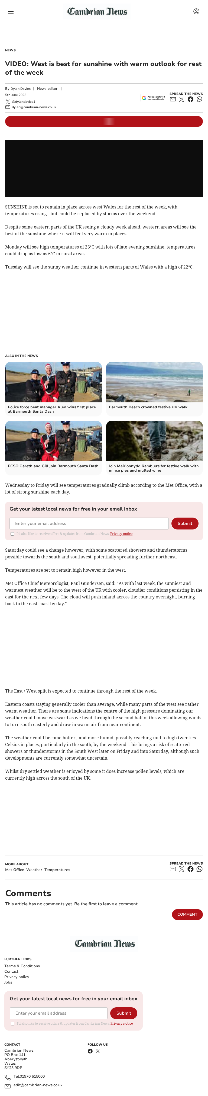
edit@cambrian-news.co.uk (38, 1085)
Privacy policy (16, 976)
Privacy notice (121, 534)
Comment (187, 914)
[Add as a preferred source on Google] (153, 98)
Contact (11, 971)
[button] (10, 11)
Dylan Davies (21, 89)
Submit (185, 524)
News (10, 50)
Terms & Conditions (22, 966)
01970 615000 (32, 1076)
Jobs (8, 982)
